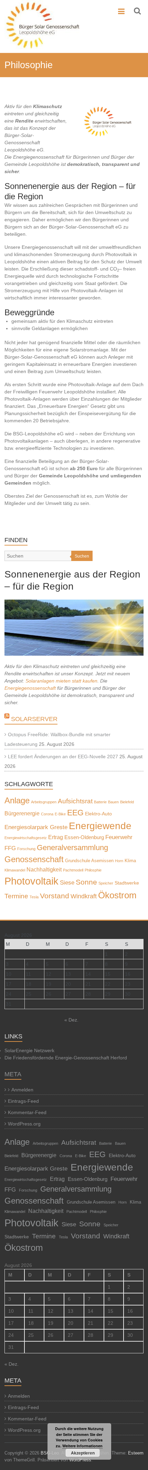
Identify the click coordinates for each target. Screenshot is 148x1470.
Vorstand (54, 896)
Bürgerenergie (22, 813)
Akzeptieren (83, 1453)
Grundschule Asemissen (89, 860)
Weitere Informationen (82, 1445)
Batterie (100, 802)
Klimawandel (14, 870)
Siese (67, 882)
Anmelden (22, 1089)
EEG (75, 812)
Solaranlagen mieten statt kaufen (61, 681)
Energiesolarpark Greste (35, 827)
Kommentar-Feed (27, 1112)
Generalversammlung (72, 847)
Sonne (86, 882)
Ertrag (55, 837)
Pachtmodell (73, 870)
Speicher (105, 883)
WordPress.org (24, 1124)
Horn (119, 861)
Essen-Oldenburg (84, 837)
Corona (47, 814)
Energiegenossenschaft (30, 688)
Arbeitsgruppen (43, 802)
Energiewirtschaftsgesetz (25, 838)
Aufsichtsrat (75, 801)
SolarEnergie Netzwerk (29, 1050)
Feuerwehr (119, 837)
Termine (16, 896)
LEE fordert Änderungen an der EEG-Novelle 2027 (63, 756)
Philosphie (93, 870)
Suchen (82, 556)
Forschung (26, 849)
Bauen (113, 802)
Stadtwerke (127, 883)
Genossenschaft (34, 859)
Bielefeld (127, 802)
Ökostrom (117, 895)
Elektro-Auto (98, 813)
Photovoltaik (31, 881)
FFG (10, 848)
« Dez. (71, 1020)
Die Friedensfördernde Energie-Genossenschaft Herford (65, 1057)
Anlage (17, 800)
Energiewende (100, 826)
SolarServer (34, 719)
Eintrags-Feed (23, 1101)
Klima (130, 860)
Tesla (34, 897)
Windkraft (84, 896)
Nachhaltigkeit (44, 870)
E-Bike (60, 814)
